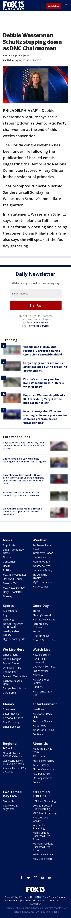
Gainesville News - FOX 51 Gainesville (14, 762)
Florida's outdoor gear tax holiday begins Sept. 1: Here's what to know (43, 382)
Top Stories (10, 545)
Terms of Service (38, 325)
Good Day (41, 605)
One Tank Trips (12, 667)
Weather (40, 540)
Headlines (38, 709)
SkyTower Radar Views (42, 547)
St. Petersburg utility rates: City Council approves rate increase (21, 494)
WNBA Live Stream (44, 854)
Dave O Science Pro (44, 640)
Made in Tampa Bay (15, 676)
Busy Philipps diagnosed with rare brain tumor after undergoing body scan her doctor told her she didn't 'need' (23, 479)
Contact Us (39, 782)
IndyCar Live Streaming (40, 826)
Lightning (8, 619)
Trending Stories (42, 721)
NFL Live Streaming (44, 801)
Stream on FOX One (41, 793)
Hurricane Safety (42, 570)
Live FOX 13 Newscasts (40, 660)
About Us (40, 743)
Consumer (9, 561)
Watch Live (54, 6)
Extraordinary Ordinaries (40, 625)
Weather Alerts (41, 566)
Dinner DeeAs (11, 663)
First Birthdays (41, 635)
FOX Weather (40, 586)
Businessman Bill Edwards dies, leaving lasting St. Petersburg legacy (24, 460)
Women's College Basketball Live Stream (43, 847)
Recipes (37, 631)
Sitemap (8, 596)
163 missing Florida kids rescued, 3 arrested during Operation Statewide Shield (42, 350)
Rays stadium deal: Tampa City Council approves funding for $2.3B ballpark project (25, 445)
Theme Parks (11, 672)
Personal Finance (13, 718)
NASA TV (38, 687)
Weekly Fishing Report (11, 633)
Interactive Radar (43, 553)
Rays (6, 615)
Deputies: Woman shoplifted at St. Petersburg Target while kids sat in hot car (45, 399)
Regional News (10, 745)
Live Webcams (41, 557)
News (27, 55)
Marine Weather (42, 561)
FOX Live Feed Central (41, 681)
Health (7, 566)
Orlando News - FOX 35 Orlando (12, 754)
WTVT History (41, 765)
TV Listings (39, 756)
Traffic (36, 610)
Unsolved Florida (13, 579)
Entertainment (45, 704)
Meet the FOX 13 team (43, 750)
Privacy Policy (39, 322)
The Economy (11, 722)
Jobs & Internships (43, 760)
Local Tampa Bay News (13, 551)
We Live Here (14, 649)
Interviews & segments (10, 807)
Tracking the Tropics (40, 576)
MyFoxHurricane (42, 582)
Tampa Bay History (14, 688)
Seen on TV (9, 583)
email (49, 878)
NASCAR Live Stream (40, 819)
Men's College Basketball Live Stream (41, 836)
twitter (28, 878)
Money (8, 704)
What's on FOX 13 (43, 730)
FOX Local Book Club (42, 715)
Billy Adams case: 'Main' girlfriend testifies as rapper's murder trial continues (22, 511)
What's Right (10, 654)
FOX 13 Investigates (14, 574)
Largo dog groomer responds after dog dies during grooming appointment (45, 366)
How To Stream (42, 654)
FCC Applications (42, 778)
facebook (22, 878)
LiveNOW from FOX (44, 666)
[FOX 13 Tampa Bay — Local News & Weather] (13, 5)
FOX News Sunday (14, 587)
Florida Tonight (12, 659)
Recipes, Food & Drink (12, 682)
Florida (7, 557)
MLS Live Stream (43, 858)
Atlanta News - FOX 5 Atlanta (14, 770)
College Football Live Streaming (42, 807)
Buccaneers (10, 610)
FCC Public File (41, 773)
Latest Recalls (11, 713)
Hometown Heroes (44, 619)
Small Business (12, 726)
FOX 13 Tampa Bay (12, 55)
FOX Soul (38, 675)
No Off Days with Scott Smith (13, 625)
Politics (7, 570)
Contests (38, 734)
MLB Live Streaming (44, 813)
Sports (8, 605)
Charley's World (42, 615)
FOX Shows (39, 725)
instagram (35, 878)
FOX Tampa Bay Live (42, 693)
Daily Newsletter (12, 592)
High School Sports (14, 639)
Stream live (9, 801)
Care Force (9, 692)
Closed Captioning (43, 769)
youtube (42, 878)
